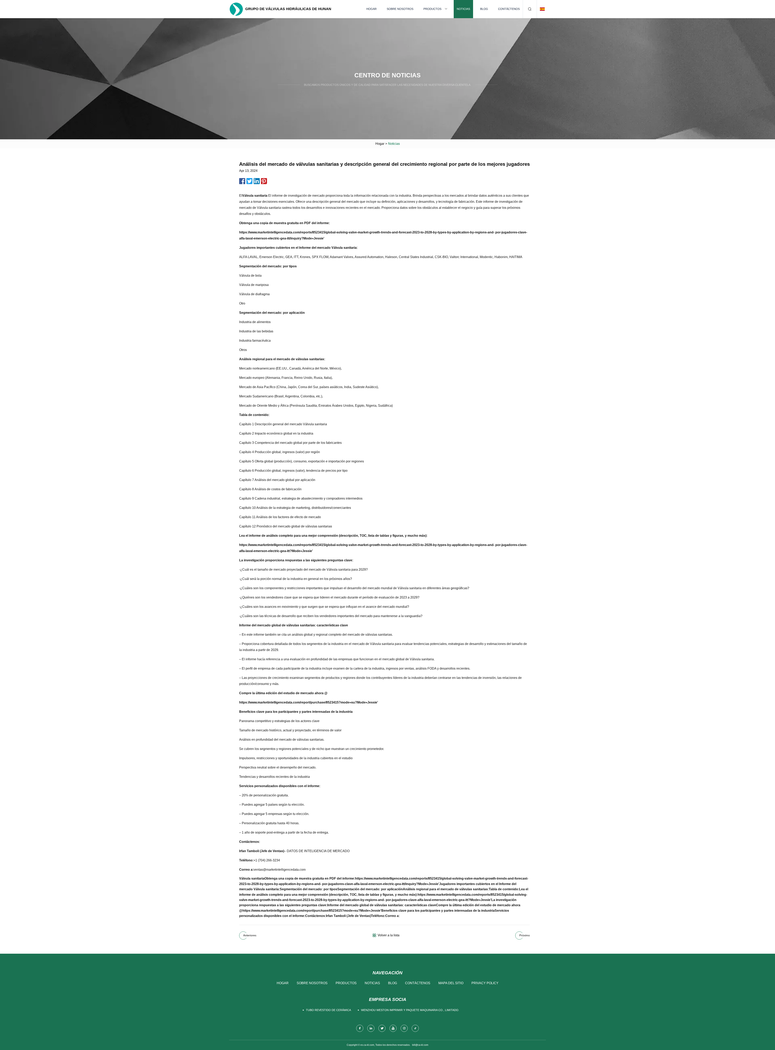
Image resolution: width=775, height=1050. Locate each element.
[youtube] (393, 1028)
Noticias (463, 8)
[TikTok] (415, 1028)
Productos (432, 8)
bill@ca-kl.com (420, 1045)
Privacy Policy (485, 983)
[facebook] (359, 1028)
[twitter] (381, 1028)
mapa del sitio (450, 983)
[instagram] (404, 1028)
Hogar (371, 8)
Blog (484, 8)
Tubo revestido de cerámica (328, 1010)
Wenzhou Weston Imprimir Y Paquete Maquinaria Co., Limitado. (410, 1010)
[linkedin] (370, 1028)
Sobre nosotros (400, 8)
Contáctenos (509, 8)
